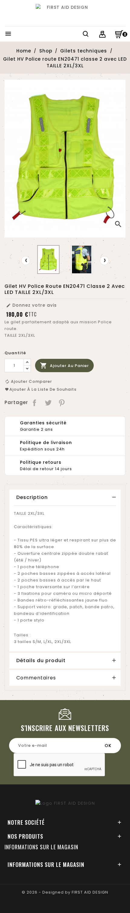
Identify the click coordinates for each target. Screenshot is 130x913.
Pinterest (62, 402)
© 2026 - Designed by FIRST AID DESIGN (65, 892)
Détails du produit (41, 660)
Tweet (48, 402)
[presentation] (25, 260)
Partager (35, 402)
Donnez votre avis (31, 305)
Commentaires (36, 678)
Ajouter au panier (64, 365)
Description (32, 497)
